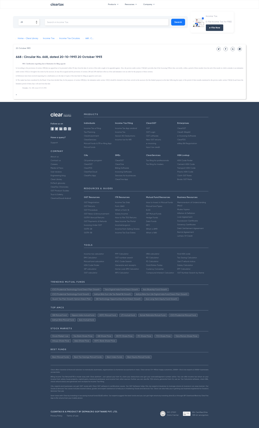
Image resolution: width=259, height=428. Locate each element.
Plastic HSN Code (185, 172)
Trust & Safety (57, 194)
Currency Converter (155, 269)
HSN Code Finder (184, 160)
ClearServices (90, 140)
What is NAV (151, 233)
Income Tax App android (126, 128)
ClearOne (119, 164)
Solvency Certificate (186, 224)
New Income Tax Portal (125, 221)
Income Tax (120, 132)
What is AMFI (152, 229)
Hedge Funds (152, 217)
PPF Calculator (121, 254)
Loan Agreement (184, 217)
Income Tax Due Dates (125, 233)
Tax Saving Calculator (187, 258)
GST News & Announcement (96, 214)
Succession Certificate (187, 221)
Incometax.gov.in (122, 225)
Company (147, 4)
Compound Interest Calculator (160, 273)
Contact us (56, 160)
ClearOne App (121, 179)
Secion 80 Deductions (125, 136)
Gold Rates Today (154, 265)
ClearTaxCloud (90, 172)
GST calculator (90, 273)
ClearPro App (90, 175)
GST (148, 128)
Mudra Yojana (183, 209)
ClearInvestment (91, 136)
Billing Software (122, 168)
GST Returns (89, 206)
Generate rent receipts (125, 265)
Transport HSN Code (186, 168)
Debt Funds (151, 221)
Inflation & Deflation (186, 213)
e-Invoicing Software (186, 136)
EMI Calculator (90, 258)
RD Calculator (152, 258)
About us (55, 157)
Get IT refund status (186, 261)
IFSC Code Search (123, 261)
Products (112, 4)
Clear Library (56, 179)
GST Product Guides (60, 191)
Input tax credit (153, 147)
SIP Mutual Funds (153, 214)
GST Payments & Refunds (95, 221)
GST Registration (91, 202)
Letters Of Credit (185, 236)
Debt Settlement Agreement (190, 228)
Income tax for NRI (123, 140)
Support (54, 142)
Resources (129, 4)
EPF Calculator (183, 269)
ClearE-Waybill (183, 132)
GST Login (150, 132)
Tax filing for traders (154, 164)
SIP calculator (90, 269)
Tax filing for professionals (157, 160)
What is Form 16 (122, 210)
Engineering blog (58, 175)
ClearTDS (181, 140)
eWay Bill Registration (187, 143)
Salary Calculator (185, 265)
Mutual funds (89, 147)
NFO (148, 225)
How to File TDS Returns (126, 217)
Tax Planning (89, 132)
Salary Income (121, 214)
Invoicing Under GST (93, 225)
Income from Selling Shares (127, 229)
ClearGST (181, 128)
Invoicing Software (123, 172)
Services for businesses (125, 175)
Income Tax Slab (122, 202)
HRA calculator (152, 254)
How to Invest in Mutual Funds (159, 202)
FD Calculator (152, 261)
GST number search (124, 258)
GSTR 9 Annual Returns (94, 217)
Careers (54, 164)
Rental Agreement (185, 232)
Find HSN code (183, 254)
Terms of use (72, 416)
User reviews (56, 172)
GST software (152, 136)
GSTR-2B (88, 229)
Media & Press (57, 168)
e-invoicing (151, 143)
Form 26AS (120, 206)
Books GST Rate (184, 179)
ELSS (148, 210)
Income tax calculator (94, 254)
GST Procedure (91, 210)
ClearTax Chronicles (59, 187)
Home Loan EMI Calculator (127, 269)
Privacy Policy (56, 416)
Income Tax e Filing (92, 128)
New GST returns (153, 140)
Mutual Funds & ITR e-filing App (98, 143)
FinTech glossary (58, 183)
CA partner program (93, 160)
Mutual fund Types (154, 206)
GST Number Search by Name (190, 273)
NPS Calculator (122, 273)
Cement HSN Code (186, 164)
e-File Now (214, 27)
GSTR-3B (88, 233)
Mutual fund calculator (94, 261)
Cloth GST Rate (184, 175)
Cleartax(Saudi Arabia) (61, 198)
